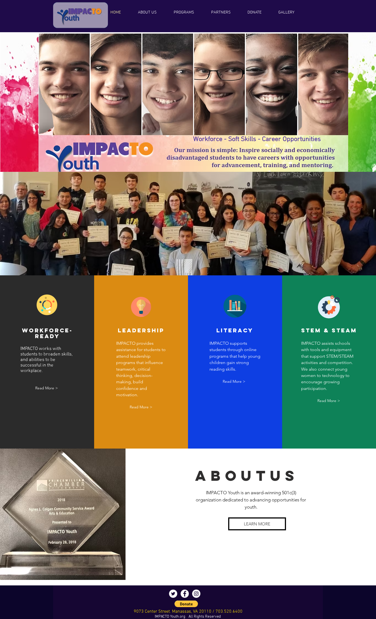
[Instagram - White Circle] (196, 594)
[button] (189, 12)
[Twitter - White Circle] (173, 594)
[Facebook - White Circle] (185, 594)
